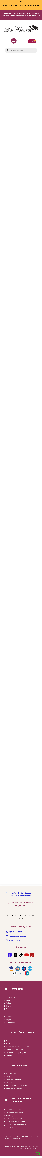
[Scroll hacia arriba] (37, 1152)
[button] (14, 41)
